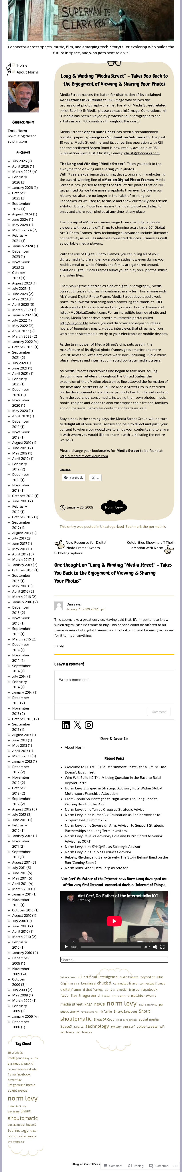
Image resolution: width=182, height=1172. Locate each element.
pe (161, 1004)
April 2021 (20, 373)
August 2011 (21, 862)
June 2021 (19, 368)
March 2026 (22, 171)
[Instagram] (88, 725)
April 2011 (20, 883)
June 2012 (19, 820)
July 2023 (19, 288)
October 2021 (23, 347)
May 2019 (19, 453)
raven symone (89, 1011)
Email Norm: (18, 130)
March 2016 (21, 596)
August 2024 (22, 214)
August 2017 (21, 533)
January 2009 (22, 1016)
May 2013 (19, 745)
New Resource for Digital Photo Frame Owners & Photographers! (80, 547)
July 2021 (19, 363)
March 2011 (21, 889)
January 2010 (22, 952)
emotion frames (128, 989)
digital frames (93, 989)
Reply (59, 646)
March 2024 (22, 230)
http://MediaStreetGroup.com (84, 456)
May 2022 (20, 325)
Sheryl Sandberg (125, 1011)
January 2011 (22, 894)
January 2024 (22, 246)
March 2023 (21, 310)
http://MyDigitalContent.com (83, 312)
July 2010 (19, 921)
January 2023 (22, 315)
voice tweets (147, 1026)
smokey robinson (126, 1019)
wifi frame (67, 1032)
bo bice (74, 983)
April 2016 (20, 591)
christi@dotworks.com (142, 153)
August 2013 (21, 735)
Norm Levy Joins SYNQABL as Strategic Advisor (102, 846)
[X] (77, 725)
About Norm (27, 72)
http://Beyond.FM (74, 323)
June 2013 (19, 740)
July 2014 (19, 676)
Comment (159, 712)
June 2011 (19, 873)
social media (149, 1019)
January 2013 (22, 761)
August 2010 (21, 915)
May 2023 (20, 299)
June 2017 (19, 543)
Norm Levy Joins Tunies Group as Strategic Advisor (105, 809)
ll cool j (106, 995)
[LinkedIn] (65, 725)
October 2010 (23, 910)
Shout (144, 1010)
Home (22, 65)
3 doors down (68, 977)
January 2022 (22, 341)
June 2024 (20, 219)
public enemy (69, 1011)
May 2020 (20, 410)
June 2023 (20, 294)
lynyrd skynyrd (120, 995)
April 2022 (20, 331)
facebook (149, 989)
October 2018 (23, 495)
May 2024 (20, 224)
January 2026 (22, 187)
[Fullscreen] (162, 947)
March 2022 (22, 336)
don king (110, 989)
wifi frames (84, 1032)
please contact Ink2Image (119, 110)
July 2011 (19, 867)
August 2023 (22, 283)
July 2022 (19, 320)
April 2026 (20, 166)
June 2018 (19, 501)
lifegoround (89, 995)
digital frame (70, 989)
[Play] (66, 947)
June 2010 (19, 926)
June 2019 (19, 448)
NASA (88, 1004)
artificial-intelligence (101, 977)
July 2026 (19, 161)
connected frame (125, 983)
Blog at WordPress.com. (91, 1164)
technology (97, 1026)
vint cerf (129, 1026)
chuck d (104, 982)
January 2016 (22, 602)
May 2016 (19, 586)
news (99, 1003)
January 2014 (22, 692)
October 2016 (23, 570)
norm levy (122, 1003)
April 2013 (20, 750)
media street (71, 1004)
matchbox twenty (143, 995)
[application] (114, 921)
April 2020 (20, 416)
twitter (116, 1026)
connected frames (152, 983)
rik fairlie (106, 1011)
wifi (162, 1026)
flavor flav (68, 995)
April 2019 (20, 458)
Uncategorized (112, 526)
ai (80, 976)
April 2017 (20, 554)
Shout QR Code (104, 1019)
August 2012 (21, 809)
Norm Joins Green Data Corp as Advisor (96, 868)
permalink (157, 526)
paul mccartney (148, 1004)
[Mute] (155, 947)
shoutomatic (76, 1018)
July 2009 (19, 990)
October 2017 (22, 517)
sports (79, 1026)
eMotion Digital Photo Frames (128, 179)
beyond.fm (147, 977)
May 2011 (19, 878)
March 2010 (21, 936)
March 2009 (22, 1000)
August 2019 (21, 442)
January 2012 (22, 836)
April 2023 (20, 304)
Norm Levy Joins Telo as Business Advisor (98, 852)
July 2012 (19, 814)
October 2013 (22, 719)
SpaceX (66, 1026)
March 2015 (21, 639)
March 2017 (21, 559)
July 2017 (19, 538)
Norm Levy (114, 507)
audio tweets (129, 977)
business (88, 983)
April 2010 (20, 931)
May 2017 (19, 549)
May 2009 (20, 995)
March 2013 (21, 756)
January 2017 (22, 565)
